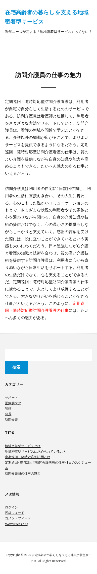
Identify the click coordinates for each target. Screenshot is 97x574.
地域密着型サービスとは (23, 446)
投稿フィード (14, 512)
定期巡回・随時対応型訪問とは (27, 457)
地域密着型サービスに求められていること (35, 451)
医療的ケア (13, 403)
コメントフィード (18, 518)
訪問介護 (11, 419)
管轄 (8, 408)
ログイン (11, 507)
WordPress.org (16, 524)
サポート (11, 397)
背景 (8, 414)
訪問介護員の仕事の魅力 (23, 473)
